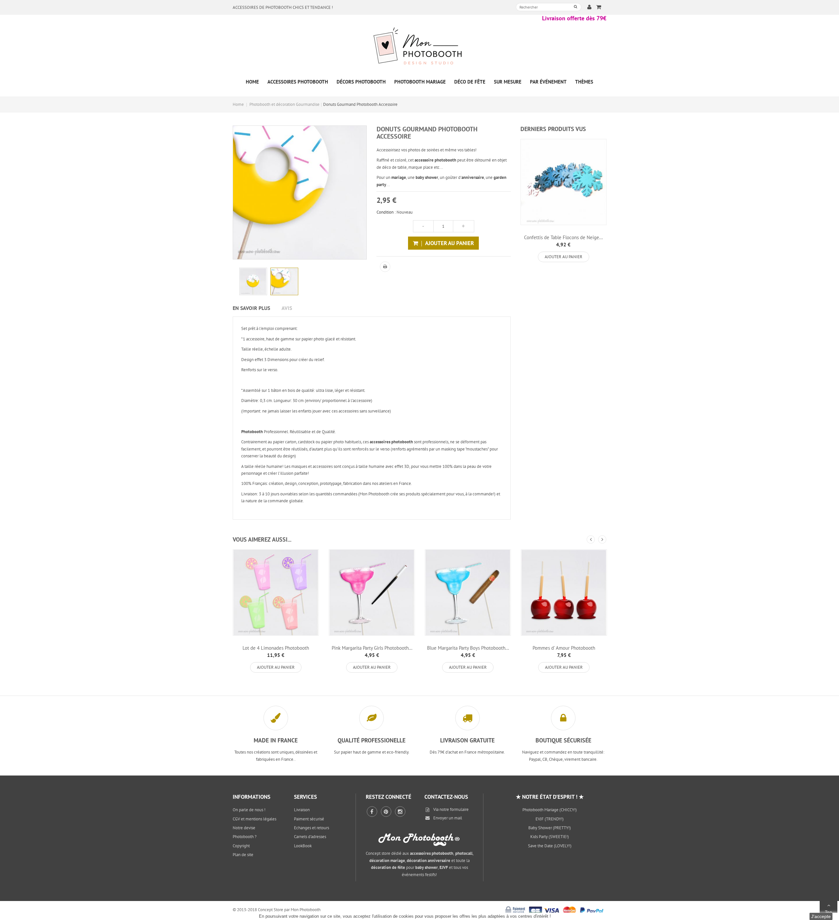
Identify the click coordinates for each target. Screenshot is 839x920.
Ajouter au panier (563, 256)
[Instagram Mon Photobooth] (400, 811)
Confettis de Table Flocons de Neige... (563, 237)
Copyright (241, 846)
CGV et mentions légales (254, 819)
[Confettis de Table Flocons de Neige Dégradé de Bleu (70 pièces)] (563, 182)
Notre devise (244, 828)
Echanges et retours (311, 828)
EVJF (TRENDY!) (550, 819)
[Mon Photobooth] (419, 47)
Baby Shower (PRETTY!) (549, 828)
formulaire (459, 809)
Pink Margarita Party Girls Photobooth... (372, 648)
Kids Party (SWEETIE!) (549, 836)
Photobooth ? (245, 836)
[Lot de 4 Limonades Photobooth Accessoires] (276, 592)
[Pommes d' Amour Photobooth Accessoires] (564, 592)
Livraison (302, 810)
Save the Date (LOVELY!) (550, 846)
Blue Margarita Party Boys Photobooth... (468, 648)
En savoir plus (251, 308)
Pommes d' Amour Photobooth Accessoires (564, 651)
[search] (575, 7)
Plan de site (243, 854)
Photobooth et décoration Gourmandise (284, 104)
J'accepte (821, 916)
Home (238, 104)
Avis (287, 308)
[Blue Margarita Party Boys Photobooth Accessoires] (468, 592)
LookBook (303, 846)
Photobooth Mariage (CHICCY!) (549, 810)
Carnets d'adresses (310, 836)
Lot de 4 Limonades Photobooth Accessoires (276, 651)
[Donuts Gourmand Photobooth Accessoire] (253, 282)
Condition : (386, 212)
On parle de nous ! (249, 810)
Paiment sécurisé (309, 819)
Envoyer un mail (447, 818)
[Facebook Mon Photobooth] (372, 811)
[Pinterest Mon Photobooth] (386, 811)
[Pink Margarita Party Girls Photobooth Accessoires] (372, 592)
